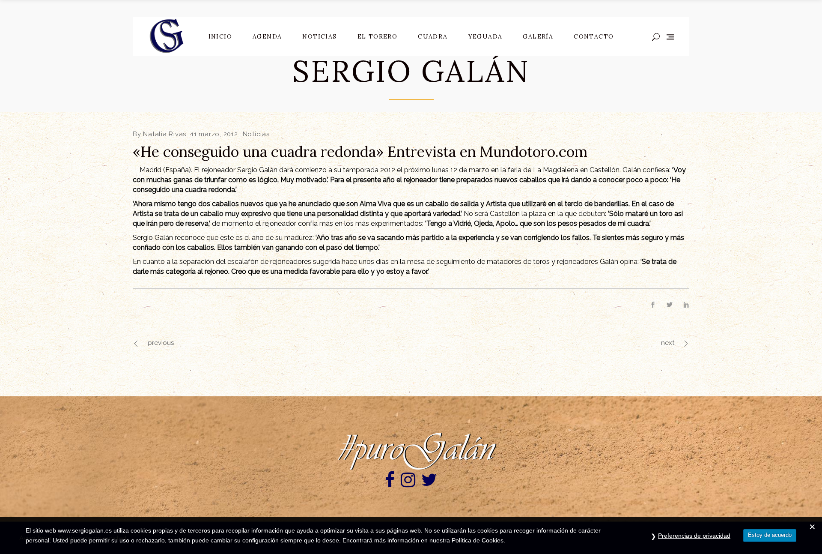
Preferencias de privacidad (694, 535)
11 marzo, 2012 (214, 134)
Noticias (256, 134)
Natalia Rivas (164, 134)
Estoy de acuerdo (770, 535)
